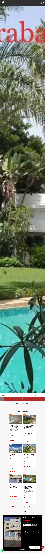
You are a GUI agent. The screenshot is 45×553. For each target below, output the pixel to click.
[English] (42, 551)
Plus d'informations (27, 524)
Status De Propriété (15, 394)
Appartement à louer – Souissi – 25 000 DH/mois (15, 426)
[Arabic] (41, 551)
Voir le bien (15, 421)
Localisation (3, 394)
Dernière (30, 506)
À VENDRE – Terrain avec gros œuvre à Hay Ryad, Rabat (29, 456)
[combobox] (5, 396)
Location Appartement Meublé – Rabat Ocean (14, 456)
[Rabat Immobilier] (3, 4)
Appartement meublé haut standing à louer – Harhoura (29, 486)
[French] (43, 551)
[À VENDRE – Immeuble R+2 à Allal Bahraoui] (12, 546)
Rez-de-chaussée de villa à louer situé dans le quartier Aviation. (29, 427)
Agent (36, 394)
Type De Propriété (26, 394)
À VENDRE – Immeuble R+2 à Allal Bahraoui (14, 486)
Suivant (25, 506)
